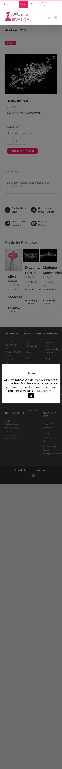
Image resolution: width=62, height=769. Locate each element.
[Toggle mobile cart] (49, 17)
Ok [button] (31, 396)
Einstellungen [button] (44, 390)
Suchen (23, 4)
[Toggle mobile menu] (55, 17)
